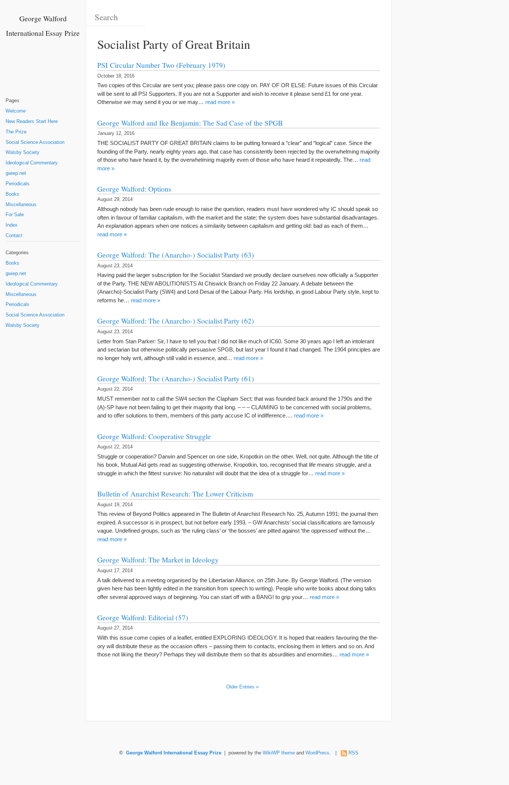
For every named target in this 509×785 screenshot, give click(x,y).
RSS (353, 753)
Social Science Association (35, 142)
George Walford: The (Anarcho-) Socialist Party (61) (175, 378)
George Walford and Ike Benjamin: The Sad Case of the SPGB (190, 122)
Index (12, 225)
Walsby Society (22, 152)
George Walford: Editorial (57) (142, 617)
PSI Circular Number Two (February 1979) (161, 65)
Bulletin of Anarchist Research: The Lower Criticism (175, 493)
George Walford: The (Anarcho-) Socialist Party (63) (175, 254)
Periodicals (17, 183)
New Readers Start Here (32, 121)
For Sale (15, 214)
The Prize (16, 132)
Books (12, 194)
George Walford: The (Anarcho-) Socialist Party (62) (175, 320)
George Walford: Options (134, 188)
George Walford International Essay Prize (173, 753)
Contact (14, 235)
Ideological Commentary (32, 162)
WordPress (317, 753)
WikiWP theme (279, 753)
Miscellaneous (21, 204)
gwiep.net (16, 173)
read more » (220, 102)
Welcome (16, 111)
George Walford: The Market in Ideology (158, 559)
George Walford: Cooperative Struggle (154, 436)
